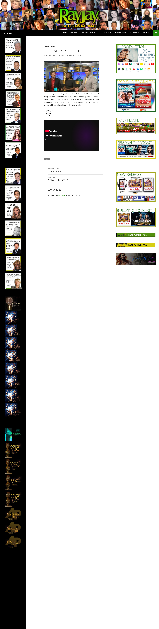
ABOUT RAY (73, 33)
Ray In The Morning (88, 33)
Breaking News (50, 45)
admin (63, 55)
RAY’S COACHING (120, 33)
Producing (75, 45)
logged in (61, 195)
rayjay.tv (7, 33)
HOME (65, 33)
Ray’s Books (134, 33)
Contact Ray (147, 33)
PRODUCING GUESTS (56, 170)
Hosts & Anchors (63, 45)
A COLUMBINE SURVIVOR (58, 178)
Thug (47, 159)
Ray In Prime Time (105, 33)
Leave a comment (75, 55)
